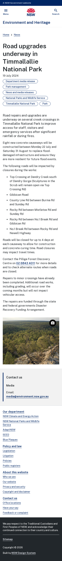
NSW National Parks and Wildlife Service (21, 423)
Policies (7, 460)
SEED (6, 434)
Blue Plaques (10, 439)
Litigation (8, 455)
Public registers (11, 465)
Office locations (12, 502)
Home (6, 34)
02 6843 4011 (25, 263)
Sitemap (8, 539)
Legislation (9, 450)
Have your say (10, 507)
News (17, 34)
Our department (13, 411)
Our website (9, 481)
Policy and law (12, 446)
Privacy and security (14, 486)
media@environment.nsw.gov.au (27, 396)
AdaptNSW (9, 429)
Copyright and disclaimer (16, 491)
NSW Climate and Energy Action (21, 416)
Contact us (10, 498)
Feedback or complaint (15, 512)
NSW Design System (24, 553)
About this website (15, 472)
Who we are (9, 476)
